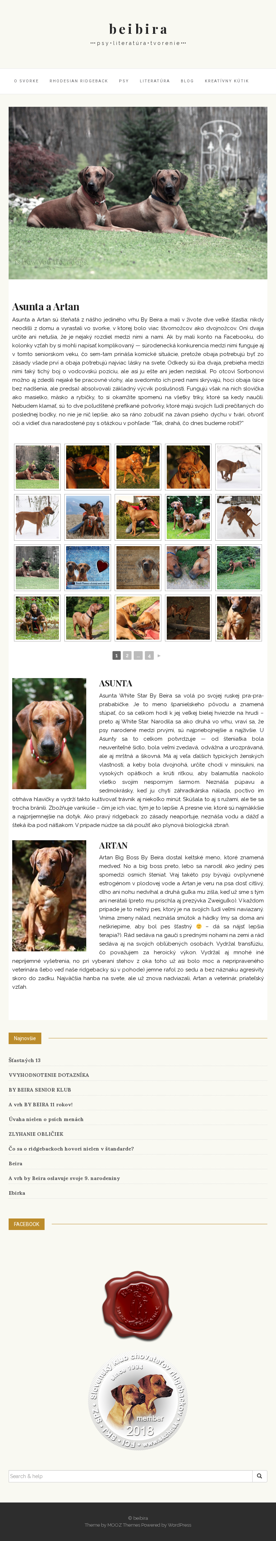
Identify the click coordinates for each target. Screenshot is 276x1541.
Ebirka (17, 1193)
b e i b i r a (138, 28)
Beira (15, 1163)
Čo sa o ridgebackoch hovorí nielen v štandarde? (71, 1149)
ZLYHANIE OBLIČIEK (36, 1134)
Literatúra (155, 81)
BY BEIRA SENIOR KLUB (40, 1090)
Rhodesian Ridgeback (79, 81)
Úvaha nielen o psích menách (46, 1119)
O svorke (26, 81)
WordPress (179, 1525)
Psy (124, 81)
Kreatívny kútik (227, 81)
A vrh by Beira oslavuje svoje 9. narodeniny (64, 1178)
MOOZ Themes (123, 1525)
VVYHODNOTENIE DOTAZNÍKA (49, 1075)
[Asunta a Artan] (138, 192)
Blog (187, 81)
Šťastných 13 (25, 1060)
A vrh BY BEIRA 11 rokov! (41, 1104)
